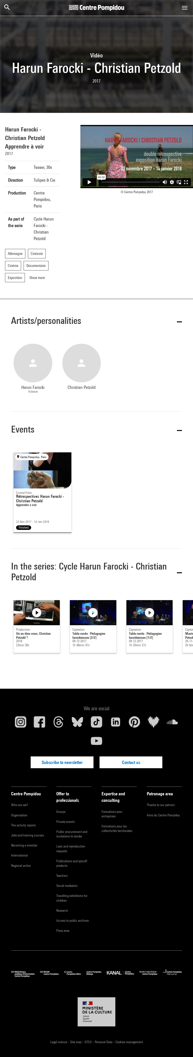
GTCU (88, 1042)
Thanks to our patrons (161, 805)
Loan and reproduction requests (70, 848)
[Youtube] (96, 742)
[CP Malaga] (96, 976)
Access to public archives (72, 921)
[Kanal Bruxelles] (123, 976)
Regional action (21, 866)
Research (62, 910)
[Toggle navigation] (184, 8)
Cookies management (129, 1042)
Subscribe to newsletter (62, 762)
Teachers (62, 876)
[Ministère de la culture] (96, 1011)
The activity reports (23, 825)
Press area (62, 931)
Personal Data (104, 1042)
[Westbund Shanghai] (151, 976)
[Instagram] (20, 723)
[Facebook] (39, 723)
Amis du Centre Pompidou (163, 815)
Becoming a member (24, 845)
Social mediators (66, 886)
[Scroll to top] (181, 1045)
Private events (65, 822)
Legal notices (59, 1042)
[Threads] (58, 723)
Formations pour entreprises (112, 814)
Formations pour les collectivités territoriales (117, 828)
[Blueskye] (77, 723)
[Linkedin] (115, 723)
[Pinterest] (134, 723)
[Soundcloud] (172, 723)
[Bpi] (25, 976)
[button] (96, 321)
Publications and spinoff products (71, 863)
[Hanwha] (172, 976)
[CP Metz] (75, 976)
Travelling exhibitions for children (71, 898)
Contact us (131, 762)
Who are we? (19, 805)
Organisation (19, 815)
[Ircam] (52, 976)
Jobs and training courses (27, 835)
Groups (60, 812)
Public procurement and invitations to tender (71, 834)
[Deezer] (153, 723)
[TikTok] (96, 723)
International (19, 855)
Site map (76, 1042)
